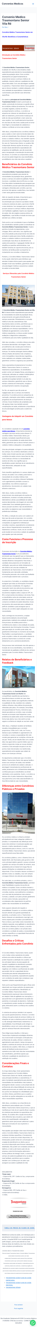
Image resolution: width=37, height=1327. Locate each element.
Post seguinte (18, 1308)
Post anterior (18, 1305)
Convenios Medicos (12, 3)
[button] (33, 1323)
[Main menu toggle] (33, 4)
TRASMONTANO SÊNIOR (13, 1287)
